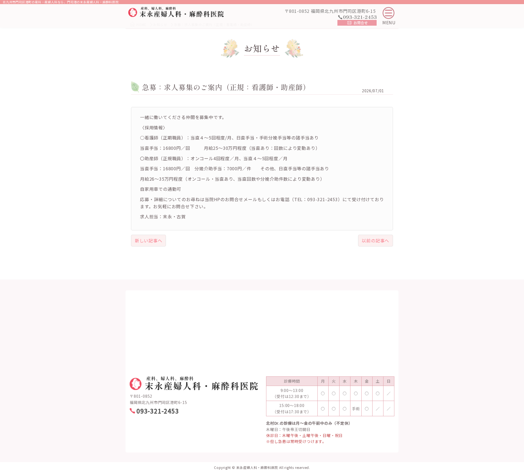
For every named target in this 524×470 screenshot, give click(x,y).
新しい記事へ (148, 240)
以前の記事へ (375, 240)
